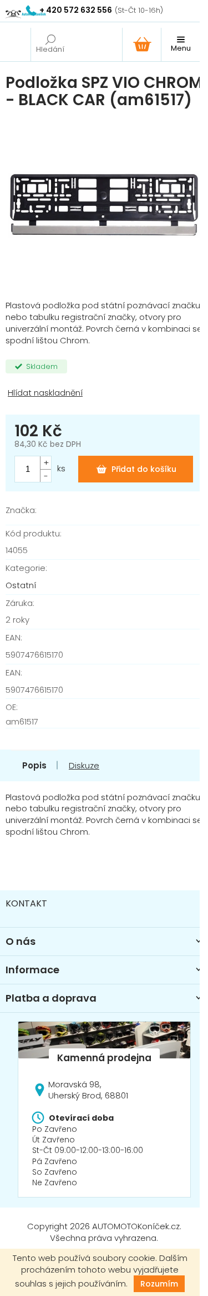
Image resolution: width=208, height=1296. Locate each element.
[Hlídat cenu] (104, 393)
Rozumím (159, 1283)
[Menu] (180, 44)
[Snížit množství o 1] (45, 475)
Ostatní (21, 585)
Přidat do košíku (143, 469)
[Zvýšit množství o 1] (45, 462)
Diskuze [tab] (84, 765)
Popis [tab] (34, 765)
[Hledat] (50, 44)
